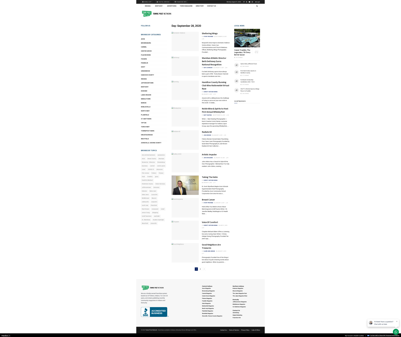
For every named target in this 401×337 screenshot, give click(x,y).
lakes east (153, 191)
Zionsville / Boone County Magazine (212, 316)
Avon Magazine (206, 288)
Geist (143, 67)
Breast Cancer (208, 199)
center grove (161, 166)
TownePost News (147, 131)
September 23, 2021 (221, 36)
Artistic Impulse (209, 154)
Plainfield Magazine (207, 311)
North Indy (145, 111)
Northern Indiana (238, 286)
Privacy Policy (245, 330)
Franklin (144, 63)
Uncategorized (147, 135)
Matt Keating (208, 115)
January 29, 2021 (220, 157)
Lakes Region (146, 95)
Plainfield (145, 115)
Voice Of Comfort (210, 222)
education (160, 169)
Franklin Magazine (207, 301)
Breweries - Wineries (148, 162)
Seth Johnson (208, 67)
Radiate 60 (207, 131)
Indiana (148, 6)
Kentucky (159, 6)
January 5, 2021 (219, 67)
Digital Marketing (237, 315)
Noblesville (145, 107)
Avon (143, 39)
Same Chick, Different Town (248, 64)
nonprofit (154, 202)
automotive (161, 155)
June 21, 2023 (223, 225)
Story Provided (208, 36)
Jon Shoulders (208, 157)
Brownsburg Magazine (208, 291)
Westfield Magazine (207, 313)
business (145, 166)
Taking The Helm (210, 177)
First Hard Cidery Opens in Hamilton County (248, 72)
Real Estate (145, 209)
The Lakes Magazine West (240, 296)
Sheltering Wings (210, 33)
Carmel (144, 47)
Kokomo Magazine (238, 288)
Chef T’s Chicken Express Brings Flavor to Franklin (249, 90)
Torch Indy (145, 127)
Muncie (143, 103)
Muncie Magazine (238, 291)
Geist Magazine (206, 303)
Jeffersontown (147, 83)
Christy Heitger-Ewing (211, 91)
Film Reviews (146, 55)
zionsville (154, 223)
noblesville (145, 202)
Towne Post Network (151, 330)
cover (143, 169)
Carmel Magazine (207, 293)
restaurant (155, 209)
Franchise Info (181, 2)
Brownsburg (146, 43)
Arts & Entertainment (148, 155)
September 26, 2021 (219, 115)
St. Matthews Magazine (239, 307)
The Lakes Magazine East (240, 293)
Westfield (145, 139)
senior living (146, 212)
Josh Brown (207, 135)
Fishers (144, 59)
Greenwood (145, 71)
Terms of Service (234, 330)
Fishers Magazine (207, 298)
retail (162, 209)
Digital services (164, 2)
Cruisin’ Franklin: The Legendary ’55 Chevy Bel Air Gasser (242, 52)
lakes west (145, 194)
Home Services (160, 184)
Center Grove (146, 51)
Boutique (161, 158)
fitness (161, 173)
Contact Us (211, 6)
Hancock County (147, 75)
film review (145, 173)
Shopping (155, 212)
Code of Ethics (255, 330)
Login (258, 2)
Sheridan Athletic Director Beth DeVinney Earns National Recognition (214, 61)
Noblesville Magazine (208, 306)
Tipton (143, 123)
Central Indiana (207, 286)
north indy (145, 205)
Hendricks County (147, 184)
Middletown (145, 99)
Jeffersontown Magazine (240, 302)
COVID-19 (151, 169)
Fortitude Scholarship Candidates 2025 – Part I (247, 81)
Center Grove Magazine (208, 296)
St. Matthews (146, 119)
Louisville (154, 194)
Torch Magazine (186, 6)
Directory (200, 6)
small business (146, 216)
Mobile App (148, 2)
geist (156, 176)
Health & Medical (147, 180)
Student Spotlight (158, 219)
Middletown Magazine (239, 304)
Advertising (171, 6)
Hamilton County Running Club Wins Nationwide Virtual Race (215, 85)
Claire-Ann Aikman (209, 251)
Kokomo (144, 91)
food (143, 176)
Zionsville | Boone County (151, 143)
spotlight (157, 216)
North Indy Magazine (208, 308)
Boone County (152, 158)
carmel (152, 166)
